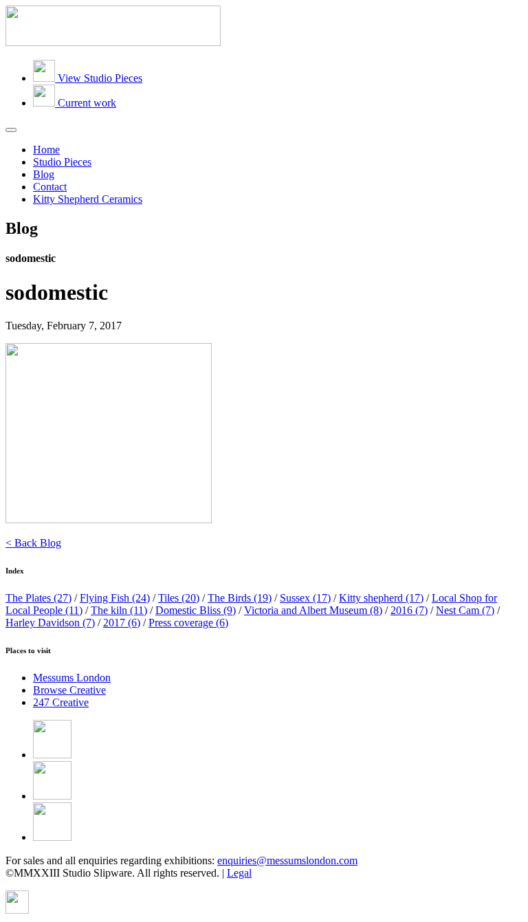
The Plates (39, 598)
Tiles (178, 598)
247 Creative (61, 702)
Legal (239, 873)
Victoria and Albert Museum (313, 610)
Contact (50, 187)
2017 (121, 622)
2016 (409, 610)
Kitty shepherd (381, 598)
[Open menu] (11, 130)
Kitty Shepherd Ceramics (87, 199)
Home (46, 149)
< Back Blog (33, 543)
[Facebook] (52, 754)
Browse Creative (69, 690)
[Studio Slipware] (113, 42)
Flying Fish (115, 598)
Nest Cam (465, 610)
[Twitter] (52, 796)
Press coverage (188, 622)
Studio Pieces (62, 162)
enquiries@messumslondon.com (287, 860)
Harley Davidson (50, 622)
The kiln (119, 610)
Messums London (72, 677)
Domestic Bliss (195, 610)
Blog (43, 174)
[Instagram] (52, 837)
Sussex (305, 598)
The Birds (240, 598)
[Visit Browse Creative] (17, 910)
